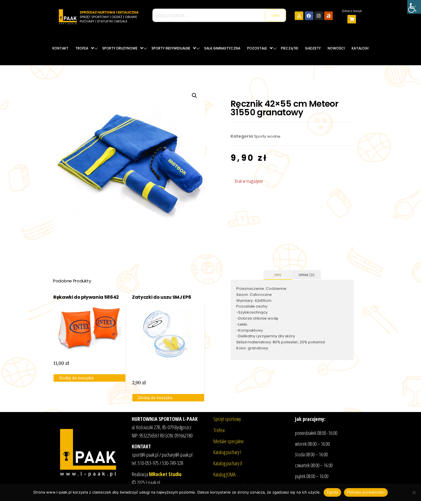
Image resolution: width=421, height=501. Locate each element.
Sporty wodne (267, 136)
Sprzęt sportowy (227, 418)
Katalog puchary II (227, 463)
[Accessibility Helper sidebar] (414, 7)
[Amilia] (328, 15)
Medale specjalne (228, 441)
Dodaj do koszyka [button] (76, 378)
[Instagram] (318, 15)
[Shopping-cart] (351, 19)
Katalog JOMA (224, 474)
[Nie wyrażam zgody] (414, 492)
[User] (299, 15)
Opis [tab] (277, 275)
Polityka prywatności (366, 492)
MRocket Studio (165, 474)
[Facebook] (309, 15)
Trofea (219, 430)
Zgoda (332, 492)
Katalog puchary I (227, 452)
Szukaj (275, 15)
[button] (194, 95)
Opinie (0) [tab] (306, 275)
